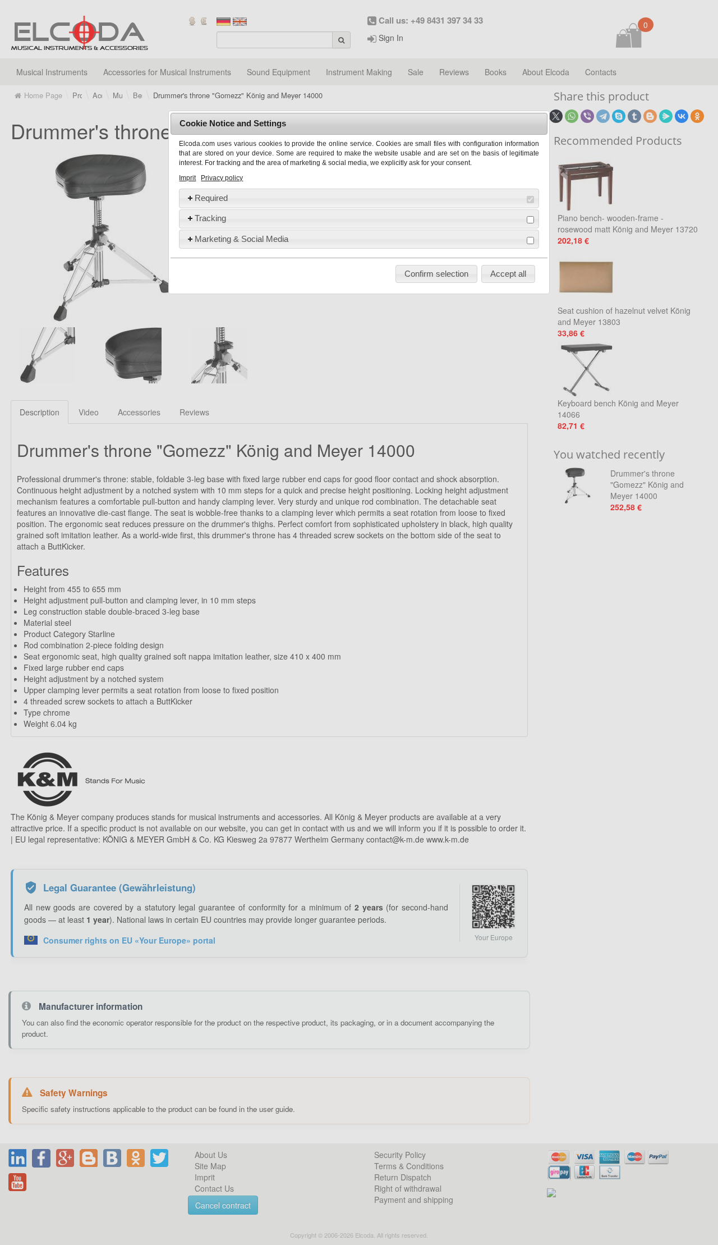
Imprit (187, 178)
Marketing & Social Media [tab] (241, 239)
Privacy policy (222, 178)
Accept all (508, 273)
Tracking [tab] (210, 218)
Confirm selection (436, 273)
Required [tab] (211, 198)
